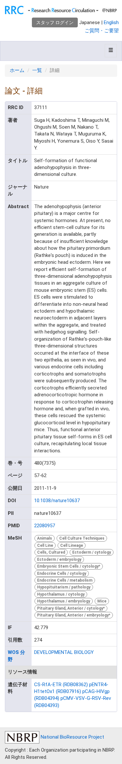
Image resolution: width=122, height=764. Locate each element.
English (111, 22)
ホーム (17, 70)
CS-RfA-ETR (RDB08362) (61, 684)
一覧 (37, 70)
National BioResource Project (71, 737)
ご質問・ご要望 (102, 31)
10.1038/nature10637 (57, 500)
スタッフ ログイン (55, 22)
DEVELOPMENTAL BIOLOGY (64, 652)
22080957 (44, 526)
